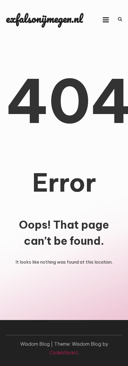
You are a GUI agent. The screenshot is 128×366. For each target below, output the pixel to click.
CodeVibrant (63, 353)
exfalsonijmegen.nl (44, 18)
